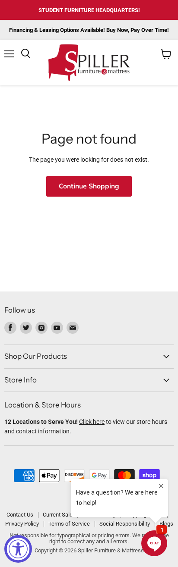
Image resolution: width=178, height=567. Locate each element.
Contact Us (19, 514)
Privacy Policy (22, 523)
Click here (92, 421)
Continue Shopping (89, 186)
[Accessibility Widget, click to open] (18, 549)
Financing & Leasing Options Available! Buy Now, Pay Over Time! (89, 30)
